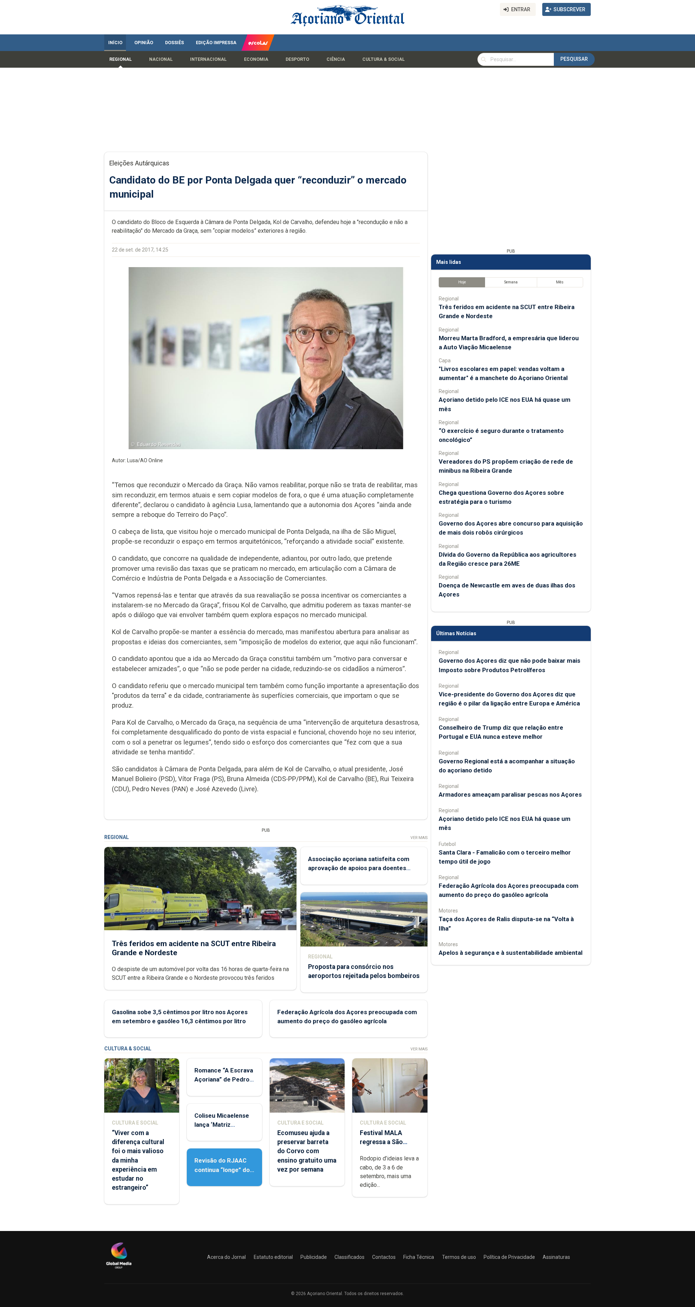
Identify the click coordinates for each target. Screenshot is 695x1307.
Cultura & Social (383, 59)
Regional (120, 59)
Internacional (208, 59)
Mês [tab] (560, 282)
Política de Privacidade (509, 1257)
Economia (256, 59)
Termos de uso (459, 1257)
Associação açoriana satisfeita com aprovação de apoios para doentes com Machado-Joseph (358, 868)
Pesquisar (574, 59)
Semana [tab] (511, 282)
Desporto (297, 59)
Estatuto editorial (273, 1257)
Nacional (161, 59)
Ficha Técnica (418, 1257)
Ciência (336, 59)
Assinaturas (556, 1257)
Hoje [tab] (462, 282)
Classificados (349, 1257)
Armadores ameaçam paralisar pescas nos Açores (510, 794)
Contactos (384, 1257)
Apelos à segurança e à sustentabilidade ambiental (510, 952)
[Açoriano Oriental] (118, 1269)
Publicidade (313, 1257)
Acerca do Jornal (226, 1257)
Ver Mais (418, 837)
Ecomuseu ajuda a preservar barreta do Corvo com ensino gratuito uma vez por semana (306, 1151)
